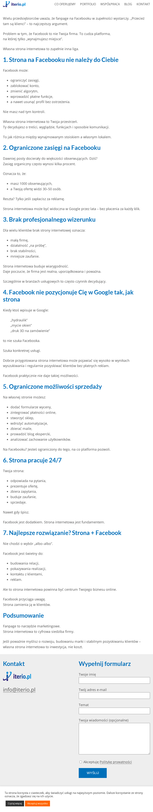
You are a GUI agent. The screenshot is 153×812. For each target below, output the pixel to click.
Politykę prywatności (116, 762)
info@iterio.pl (19, 689)
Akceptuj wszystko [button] (37, 803)
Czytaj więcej (15, 803)
